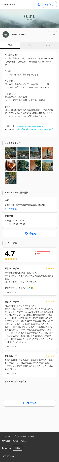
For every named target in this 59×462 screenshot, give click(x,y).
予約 (29, 45)
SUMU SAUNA (8, 4)
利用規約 (6, 436)
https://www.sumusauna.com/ (30, 126)
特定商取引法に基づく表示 (14, 441)
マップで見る (11, 209)
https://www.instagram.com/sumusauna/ (34, 129)
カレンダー (49, 45)
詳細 (9, 45)
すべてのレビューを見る (16, 381)
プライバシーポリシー (24, 436)
